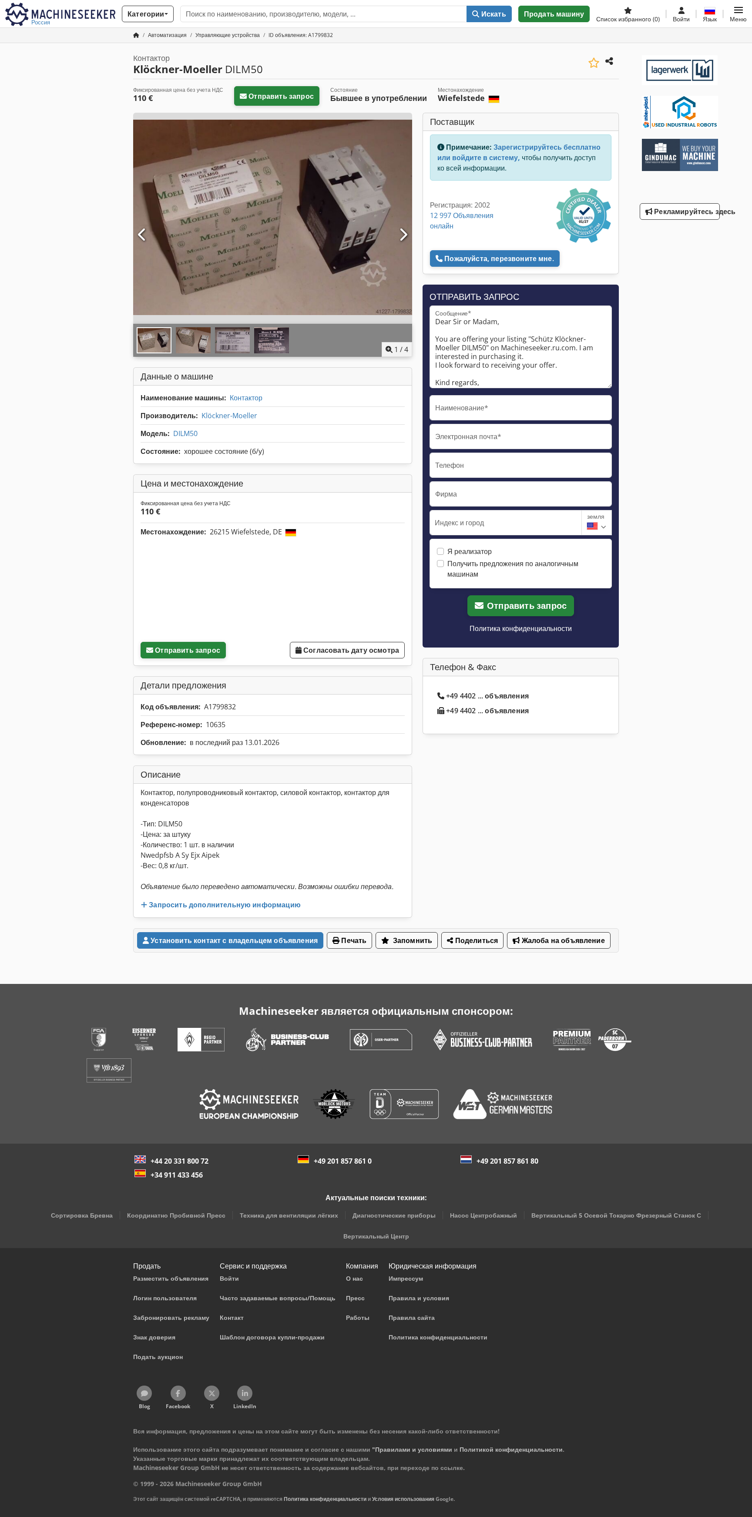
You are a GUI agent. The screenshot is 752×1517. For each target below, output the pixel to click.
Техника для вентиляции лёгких (289, 1215)
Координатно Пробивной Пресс (176, 1215)
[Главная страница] (136, 35)
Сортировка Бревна (82, 1215)
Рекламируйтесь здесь (686, 211)
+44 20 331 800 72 (179, 1161)
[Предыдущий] (142, 235)
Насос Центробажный (483, 1215)
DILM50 (185, 433)
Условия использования (403, 1499)
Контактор (246, 398)
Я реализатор (469, 551)
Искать (493, 14)
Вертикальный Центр (376, 1236)
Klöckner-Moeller (229, 415)
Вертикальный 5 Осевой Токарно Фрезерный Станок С (616, 1215)
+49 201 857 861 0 (343, 1161)
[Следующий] (403, 235)
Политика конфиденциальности (521, 628)
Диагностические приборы (394, 1215)
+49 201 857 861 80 (507, 1161)
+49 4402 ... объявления (487, 696)
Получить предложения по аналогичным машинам (512, 569)
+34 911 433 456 (177, 1175)
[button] (738, 14)
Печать (352, 940)
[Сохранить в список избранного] (594, 63)
